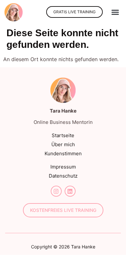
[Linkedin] (70, 191)
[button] (115, 12)
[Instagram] (56, 191)
